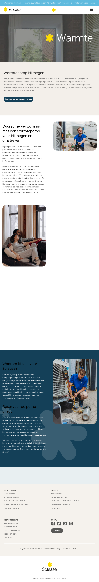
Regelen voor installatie (14, 501)
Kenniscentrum (10, 527)
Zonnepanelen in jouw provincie (65, 501)
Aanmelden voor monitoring (16, 504)
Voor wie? (55, 508)
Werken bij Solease (59, 497)
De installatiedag (11, 497)
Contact (57, 531)
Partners (66, 548)
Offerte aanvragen (12, 530)
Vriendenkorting (11, 508)
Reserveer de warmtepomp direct (18, 99)
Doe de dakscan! (11, 534)
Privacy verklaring (52, 548)
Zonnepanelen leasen (60, 504)
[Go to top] (92, 575)
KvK (74, 548)
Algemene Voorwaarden (31, 548)
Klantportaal (10, 494)
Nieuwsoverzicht (11, 523)
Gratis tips (8, 538)
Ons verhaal (56, 494)
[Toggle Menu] (91, 9)
